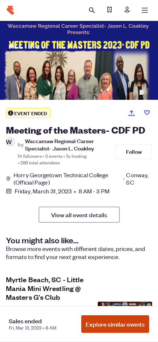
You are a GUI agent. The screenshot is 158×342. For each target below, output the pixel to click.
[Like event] (147, 113)
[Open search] (92, 10)
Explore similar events (115, 324)
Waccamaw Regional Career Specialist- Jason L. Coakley (59, 144)
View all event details (79, 215)
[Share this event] (131, 113)
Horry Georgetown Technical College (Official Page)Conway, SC (81, 178)
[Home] (10, 10)
